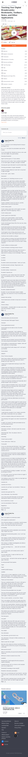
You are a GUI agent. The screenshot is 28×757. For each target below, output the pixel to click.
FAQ (3, 729)
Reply (2, 310)
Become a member (19, 723)
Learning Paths (5, 725)
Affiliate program (5, 734)
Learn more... (4, 122)
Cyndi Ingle (5, 712)
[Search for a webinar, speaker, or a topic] (25, 2)
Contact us (4, 732)
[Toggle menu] (3, 2)
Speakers (4, 727)
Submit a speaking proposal (6, 737)
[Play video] (14, 33)
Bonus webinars (12, 5)
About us (17, 721)
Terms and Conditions (20, 725)
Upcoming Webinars (6, 721)
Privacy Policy (18, 727)
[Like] (5, 310)
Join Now (14, 45)
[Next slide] (25, 704)
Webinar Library (5, 723)
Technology (4, 5)
